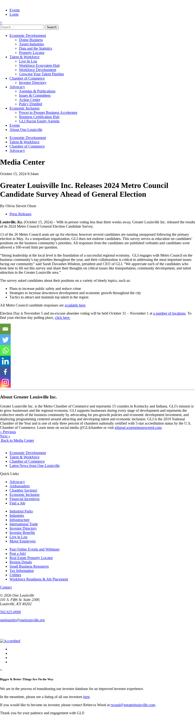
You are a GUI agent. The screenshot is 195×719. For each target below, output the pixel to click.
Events (15, 10)
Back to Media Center (17, 440)
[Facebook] (5, 371)
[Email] (5, 329)
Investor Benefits (22, 533)
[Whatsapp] (5, 350)
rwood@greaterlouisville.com (133, 705)
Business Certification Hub (39, 117)
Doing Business (31, 40)
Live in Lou (18, 537)
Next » (5, 436)
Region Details (21, 562)
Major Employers (23, 541)
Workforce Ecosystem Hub (39, 65)
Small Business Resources (29, 566)
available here (75, 305)
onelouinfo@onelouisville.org (22, 620)
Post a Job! (18, 553)
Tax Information (22, 571)
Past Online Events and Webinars (34, 549)
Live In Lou (28, 61)
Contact (6, 587)
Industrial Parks (21, 511)
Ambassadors (20, 486)
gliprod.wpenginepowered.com (138, 428)
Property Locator (31, 53)
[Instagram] (5, 382)
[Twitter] (5, 339)
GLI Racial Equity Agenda (39, 121)
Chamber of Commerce (27, 78)
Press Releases (20, 214)
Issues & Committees (35, 95)
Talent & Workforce (24, 57)
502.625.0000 (10, 612)
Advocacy (17, 87)
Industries (17, 515)
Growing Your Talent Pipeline (41, 74)
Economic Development (28, 36)
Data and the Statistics (35, 48)
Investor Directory (32, 83)
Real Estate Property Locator (31, 558)
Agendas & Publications (37, 91)
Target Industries (31, 44)
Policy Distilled (30, 104)
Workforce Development (37, 70)
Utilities (15, 575)
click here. (62, 318)
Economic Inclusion (24, 108)
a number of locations (169, 313)
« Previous (8, 432)
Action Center (29, 100)
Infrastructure (19, 520)
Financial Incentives (24, 499)
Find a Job (17, 503)
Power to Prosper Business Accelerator (48, 112)
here (86, 697)
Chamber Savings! (23, 490)
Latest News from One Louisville (35, 466)
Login (14, 14)
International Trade (24, 524)
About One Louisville (26, 130)
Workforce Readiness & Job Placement (39, 579)
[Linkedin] (5, 361)
